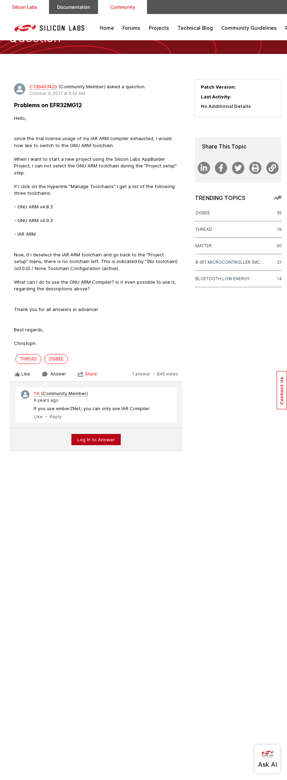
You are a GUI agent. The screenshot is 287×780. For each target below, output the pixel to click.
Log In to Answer (96, 439)
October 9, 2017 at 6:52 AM (57, 93)
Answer (58, 374)
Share (91, 374)
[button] (281, 390)
